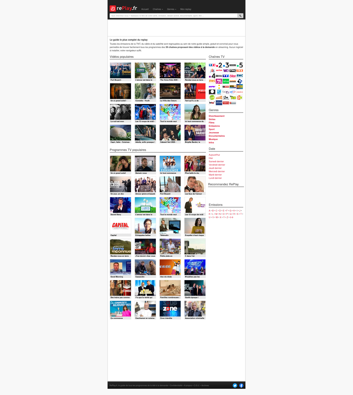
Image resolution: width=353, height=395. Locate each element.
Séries (212, 119)
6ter (232, 75)
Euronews (212, 92)
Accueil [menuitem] (145, 9)
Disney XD (232, 97)
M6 (212, 70)
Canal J (219, 97)
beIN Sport (226, 92)
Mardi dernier (215, 174)
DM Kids (239, 97)
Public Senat (226, 102)
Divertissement (216, 115)
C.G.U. (197, 385)
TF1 (212, 65)
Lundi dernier (215, 178)
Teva (226, 81)
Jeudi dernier (215, 168)
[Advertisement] (176, 28)
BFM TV (232, 86)
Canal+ (232, 65)
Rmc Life (219, 81)
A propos (188, 385)
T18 (239, 81)
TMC (232, 70)
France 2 (219, 65)
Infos (211, 142)
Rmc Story (212, 81)
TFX (239, 70)
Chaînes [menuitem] (157, 9)
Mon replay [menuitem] (185, 9)
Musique (213, 139)
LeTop (212, 102)
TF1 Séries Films (226, 75)
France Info (219, 86)
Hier (211, 158)
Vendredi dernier (217, 164)
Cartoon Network (226, 97)
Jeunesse (214, 132)
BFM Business (239, 86)
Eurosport (232, 92)
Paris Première (232, 81)
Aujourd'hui (214, 154)
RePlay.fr (113, 385)
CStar (219, 75)
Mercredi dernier (217, 171)
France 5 (239, 65)
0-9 (231, 217)
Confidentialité (176, 385)
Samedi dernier (216, 161)
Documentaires (217, 135)
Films (211, 122)
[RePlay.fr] (124, 8)
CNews (226, 86)
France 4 (212, 75)
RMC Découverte (239, 75)
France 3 (226, 65)
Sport (212, 129)
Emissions (214, 125)
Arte (219, 70)
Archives (205, 385)
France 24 (219, 92)
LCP (219, 102)
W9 (226, 70)
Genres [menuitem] (171, 9)
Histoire (232, 102)
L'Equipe (239, 92)
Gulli (212, 97)
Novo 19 (212, 86)
